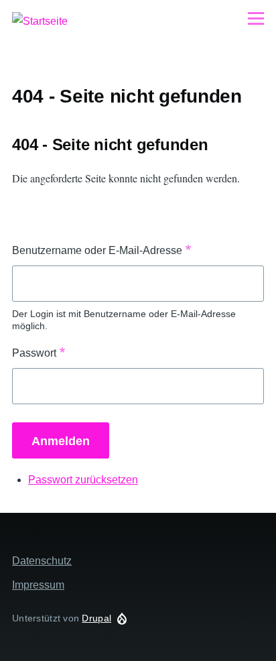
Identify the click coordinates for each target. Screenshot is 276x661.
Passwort (34, 353)
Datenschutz (42, 560)
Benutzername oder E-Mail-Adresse (97, 250)
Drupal (96, 618)
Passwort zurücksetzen (83, 479)
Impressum (38, 585)
